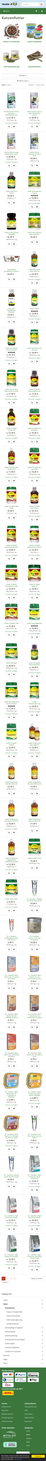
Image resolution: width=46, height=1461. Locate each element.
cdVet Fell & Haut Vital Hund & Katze (11, 390)
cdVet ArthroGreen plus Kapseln (34, 233)
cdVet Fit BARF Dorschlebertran (34, 390)
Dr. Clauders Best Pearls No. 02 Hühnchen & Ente (34, 977)
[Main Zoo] (10, 4)
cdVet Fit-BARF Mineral (34, 585)
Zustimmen (38, 1456)
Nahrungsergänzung (11, 67)
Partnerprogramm (7, 1418)
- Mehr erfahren (18, 1459)
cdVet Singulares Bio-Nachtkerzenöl (34, 783)
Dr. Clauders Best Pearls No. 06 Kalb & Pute (34, 1054)
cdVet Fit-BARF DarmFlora (34, 507)
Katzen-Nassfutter (35, 42)
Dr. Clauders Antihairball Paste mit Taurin (11, 938)
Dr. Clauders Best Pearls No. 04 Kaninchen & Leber (34, 1016)
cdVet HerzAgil (11, 663)
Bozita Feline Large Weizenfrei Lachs (11, 153)
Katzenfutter (10, 1308)
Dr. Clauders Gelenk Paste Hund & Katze (11, 1176)
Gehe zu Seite (36, 1278)
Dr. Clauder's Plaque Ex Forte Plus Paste (34, 900)
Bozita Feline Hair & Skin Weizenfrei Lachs (34, 113)
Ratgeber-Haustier (7, 1414)
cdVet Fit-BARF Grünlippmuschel (11, 585)
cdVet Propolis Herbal (11, 744)
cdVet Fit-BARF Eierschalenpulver (11, 546)
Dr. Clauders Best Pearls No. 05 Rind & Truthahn (11, 1054)
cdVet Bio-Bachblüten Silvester (11, 310)
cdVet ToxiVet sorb (34, 858)
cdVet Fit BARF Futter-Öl (11, 429)
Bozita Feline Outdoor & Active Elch (34, 154)
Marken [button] (23, 75)
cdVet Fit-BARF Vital (11, 623)
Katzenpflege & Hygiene (14, 1328)
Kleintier (6, 1355)
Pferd (5, 1363)
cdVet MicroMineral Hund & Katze (11, 703)
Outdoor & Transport (13, 1351)
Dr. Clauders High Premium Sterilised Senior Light (34, 1256)
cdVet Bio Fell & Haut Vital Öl (34, 270)
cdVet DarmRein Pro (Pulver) (34, 349)
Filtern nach (23, 81)
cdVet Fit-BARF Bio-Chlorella (34, 429)
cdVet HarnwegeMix (34, 623)
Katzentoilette (10, 1332)
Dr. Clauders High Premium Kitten (34, 1216)
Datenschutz (28, 1414)
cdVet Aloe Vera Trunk (11, 192)
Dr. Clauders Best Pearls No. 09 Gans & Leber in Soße (11, 1136)
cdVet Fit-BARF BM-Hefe (11, 507)
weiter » (6, 1282)
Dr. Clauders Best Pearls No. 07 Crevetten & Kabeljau (11, 1094)
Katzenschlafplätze (12, 1347)
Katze (5, 1304)
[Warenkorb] (36, 11)
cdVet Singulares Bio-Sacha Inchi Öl (11, 820)
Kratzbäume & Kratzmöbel (15, 1340)
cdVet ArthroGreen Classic (34, 192)
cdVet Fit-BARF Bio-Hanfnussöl (11, 468)
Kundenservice (6, 1407)
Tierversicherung (7, 1421)
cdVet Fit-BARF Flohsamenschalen (34, 546)
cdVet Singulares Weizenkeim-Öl (34, 820)
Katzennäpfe (10, 1343)
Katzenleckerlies (34, 67)
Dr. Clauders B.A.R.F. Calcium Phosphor (34, 938)
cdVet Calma (34, 309)
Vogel (5, 1359)
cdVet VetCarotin (11, 899)
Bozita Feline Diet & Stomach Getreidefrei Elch (11, 113)
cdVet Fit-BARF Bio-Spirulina (34, 468)
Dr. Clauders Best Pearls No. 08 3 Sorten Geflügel (34, 1093)
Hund (5, 1300)
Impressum (28, 1421)
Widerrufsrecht (29, 1418)
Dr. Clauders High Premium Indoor (11, 1216)
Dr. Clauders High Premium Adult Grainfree (34, 1176)
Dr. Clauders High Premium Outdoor (11, 1255)
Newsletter (5, 1410)
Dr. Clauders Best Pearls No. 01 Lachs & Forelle (11, 977)
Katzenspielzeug (11, 1336)
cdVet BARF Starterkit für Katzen (11, 270)
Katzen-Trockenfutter (11, 42)
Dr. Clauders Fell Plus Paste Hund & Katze (34, 1136)
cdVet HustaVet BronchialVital (34, 664)
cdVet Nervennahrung (34, 703)
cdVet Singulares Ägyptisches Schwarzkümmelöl (11, 860)
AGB (26, 1410)
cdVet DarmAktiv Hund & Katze (11, 349)
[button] (9, 126)
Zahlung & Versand (31, 1407)
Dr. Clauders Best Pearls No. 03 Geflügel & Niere (11, 1016)
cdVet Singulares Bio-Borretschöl (11, 783)
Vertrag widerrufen (23, 1453)
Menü (7, 11)
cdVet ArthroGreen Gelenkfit (11, 233)
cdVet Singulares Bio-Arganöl (34, 744)
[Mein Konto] (42, 11)
